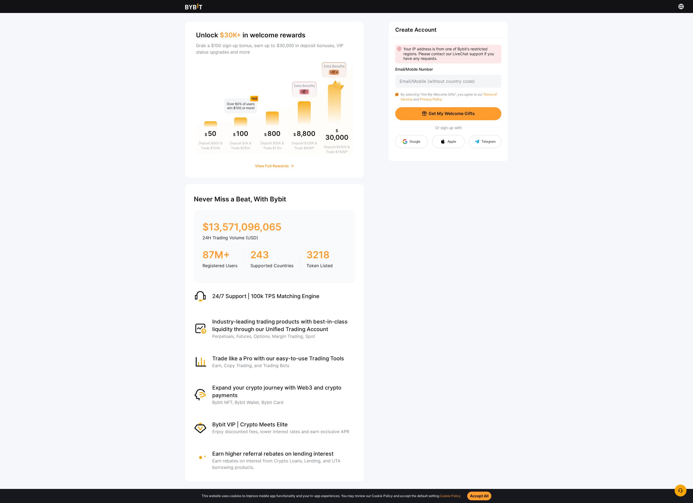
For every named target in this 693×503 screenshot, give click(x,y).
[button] (448, 141)
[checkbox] (396, 94)
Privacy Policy (431, 99)
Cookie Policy (450, 496)
